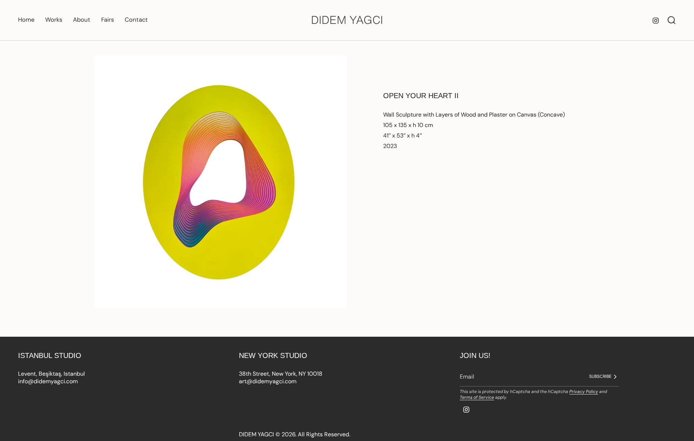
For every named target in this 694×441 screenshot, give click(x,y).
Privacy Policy (583, 391)
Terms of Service (477, 397)
